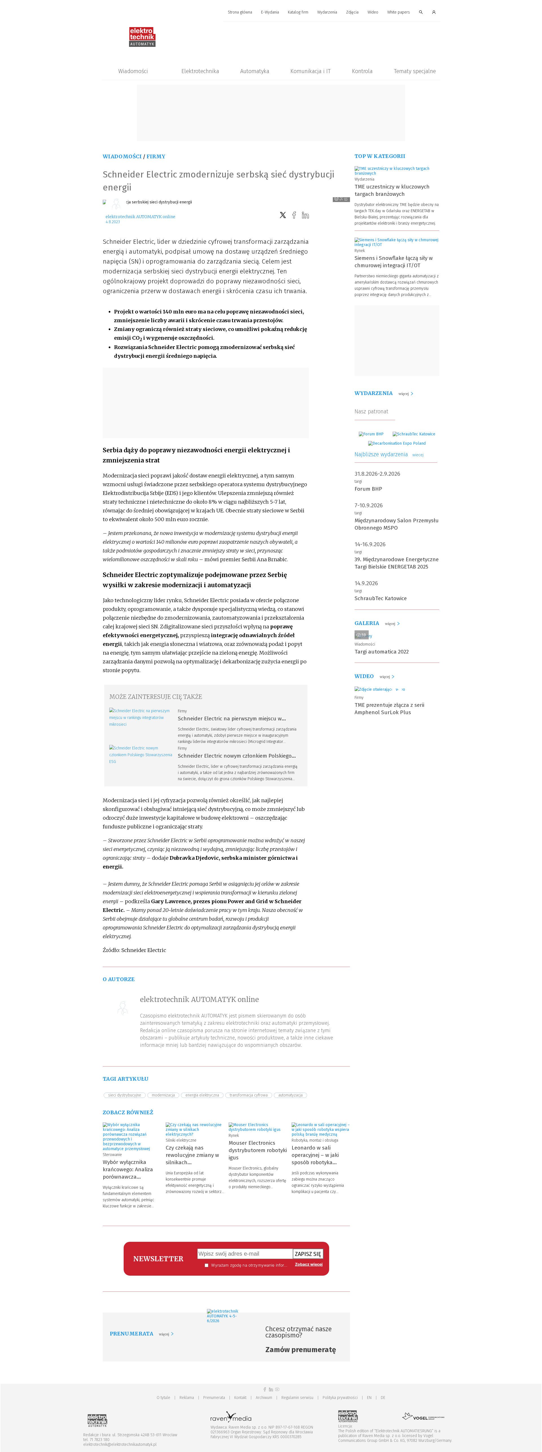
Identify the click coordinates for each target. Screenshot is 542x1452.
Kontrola (362, 71)
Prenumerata (214, 1397)
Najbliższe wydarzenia (389, 454)
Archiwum (264, 1397)
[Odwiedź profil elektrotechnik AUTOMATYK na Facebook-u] (265, 1389)
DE (383, 1397)
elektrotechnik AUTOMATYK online (140, 216)
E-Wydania (270, 12)
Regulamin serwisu (297, 1397)
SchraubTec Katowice (381, 598)
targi (358, 481)
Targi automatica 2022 (382, 651)
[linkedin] (305, 215)
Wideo (373, 12)
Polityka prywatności (340, 1397)
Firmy (156, 156)
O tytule (163, 1397)
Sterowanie (112, 1154)
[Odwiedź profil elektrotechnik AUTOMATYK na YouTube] (277, 1389)
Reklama (187, 1397)
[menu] (271, 12)
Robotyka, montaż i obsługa (315, 1140)
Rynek (234, 1135)
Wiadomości (133, 71)
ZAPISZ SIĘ (308, 1254)
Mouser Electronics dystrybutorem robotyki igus (258, 1150)
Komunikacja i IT (310, 71)
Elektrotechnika (200, 71)
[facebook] (294, 215)
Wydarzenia (327, 12)
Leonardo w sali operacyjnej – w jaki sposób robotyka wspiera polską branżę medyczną (319, 1162)
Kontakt (240, 1397)
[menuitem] (240, 12)
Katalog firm (298, 12)
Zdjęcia (352, 12)
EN (369, 1397)
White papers (398, 12)
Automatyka (254, 71)
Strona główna (240, 12)
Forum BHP (368, 489)
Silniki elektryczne (181, 1140)
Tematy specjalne (415, 71)
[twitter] (282, 215)
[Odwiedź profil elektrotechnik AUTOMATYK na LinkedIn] (271, 1389)
